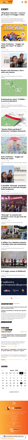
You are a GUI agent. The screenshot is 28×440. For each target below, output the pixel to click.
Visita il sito (23, 331)
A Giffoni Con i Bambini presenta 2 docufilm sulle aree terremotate (13, 243)
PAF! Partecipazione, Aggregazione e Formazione (11, 360)
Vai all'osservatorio (5, 322)
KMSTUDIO (17, 422)
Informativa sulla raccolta (8, 438)
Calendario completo (14, 392)
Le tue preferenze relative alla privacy (14, 436)
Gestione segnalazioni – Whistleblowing (14, 425)
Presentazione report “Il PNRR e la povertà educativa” (13, 100)
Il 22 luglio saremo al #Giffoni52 (13, 271)
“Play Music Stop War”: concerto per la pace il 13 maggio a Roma (13, 14)
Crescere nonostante (10, 346)
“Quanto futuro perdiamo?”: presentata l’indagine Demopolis (13, 130)
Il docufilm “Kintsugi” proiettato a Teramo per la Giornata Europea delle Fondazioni (13, 187)
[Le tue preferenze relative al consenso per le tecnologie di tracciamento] (25, 437)
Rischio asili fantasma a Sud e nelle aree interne (12, 71)
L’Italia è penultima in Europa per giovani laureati (13, 311)
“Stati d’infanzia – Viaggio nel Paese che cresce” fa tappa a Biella (12, 46)
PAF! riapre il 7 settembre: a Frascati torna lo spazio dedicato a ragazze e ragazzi (13, 349)
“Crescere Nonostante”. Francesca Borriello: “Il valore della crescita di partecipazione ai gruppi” (14, 336)
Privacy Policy (14, 420)
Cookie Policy (14, 421)
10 (19, 298)
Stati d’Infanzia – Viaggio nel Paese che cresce (12, 158)
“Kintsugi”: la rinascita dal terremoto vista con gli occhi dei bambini (13, 217)
